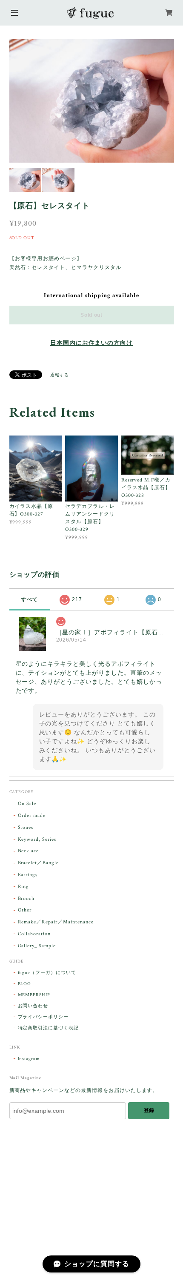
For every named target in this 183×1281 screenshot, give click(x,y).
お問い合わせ (33, 1006)
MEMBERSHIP (34, 995)
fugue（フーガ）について (47, 973)
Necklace (28, 851)
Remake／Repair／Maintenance (56, 922)
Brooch (26, 898)
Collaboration (34, 934)
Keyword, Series (37, 839)
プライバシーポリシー (43, 1017)
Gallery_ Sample (37, 946)
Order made (32, 815)
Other (25, 910)
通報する (59, 375)
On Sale (27, 803)
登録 (149, 1110)
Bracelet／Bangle (38, 863)
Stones (26, 827)
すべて (29, 599)
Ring (23, 886)
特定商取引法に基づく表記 (48, 1028)
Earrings (28, 874)
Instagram (29, 1059)
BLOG (24, 984)
